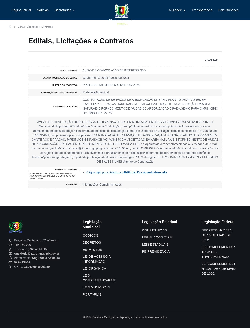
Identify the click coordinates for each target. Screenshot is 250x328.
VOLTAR (213, 60)
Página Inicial (21, 10)
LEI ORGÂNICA (94, 268)
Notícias (43, 10)
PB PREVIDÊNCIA (156, 251)
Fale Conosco (228, 10)
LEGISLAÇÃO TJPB (157, 237)
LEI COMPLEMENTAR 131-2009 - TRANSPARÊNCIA (218, 252)
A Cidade (175, 10)
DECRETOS (92, 242)
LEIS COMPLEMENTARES (99, 278)
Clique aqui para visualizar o (126, 172)
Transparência (202, 10)
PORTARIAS (92, 294)
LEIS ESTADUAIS (155, 244)
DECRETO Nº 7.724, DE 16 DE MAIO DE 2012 (217, 235)
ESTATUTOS (92, 249)
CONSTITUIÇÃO (154, 230)
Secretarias (63, 10)
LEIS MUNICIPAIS (96, 287)
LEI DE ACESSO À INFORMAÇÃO (97, 259)
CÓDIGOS (90, 235)
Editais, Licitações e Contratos (35, 26)
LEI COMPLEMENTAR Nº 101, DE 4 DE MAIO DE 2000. (219, 268)
